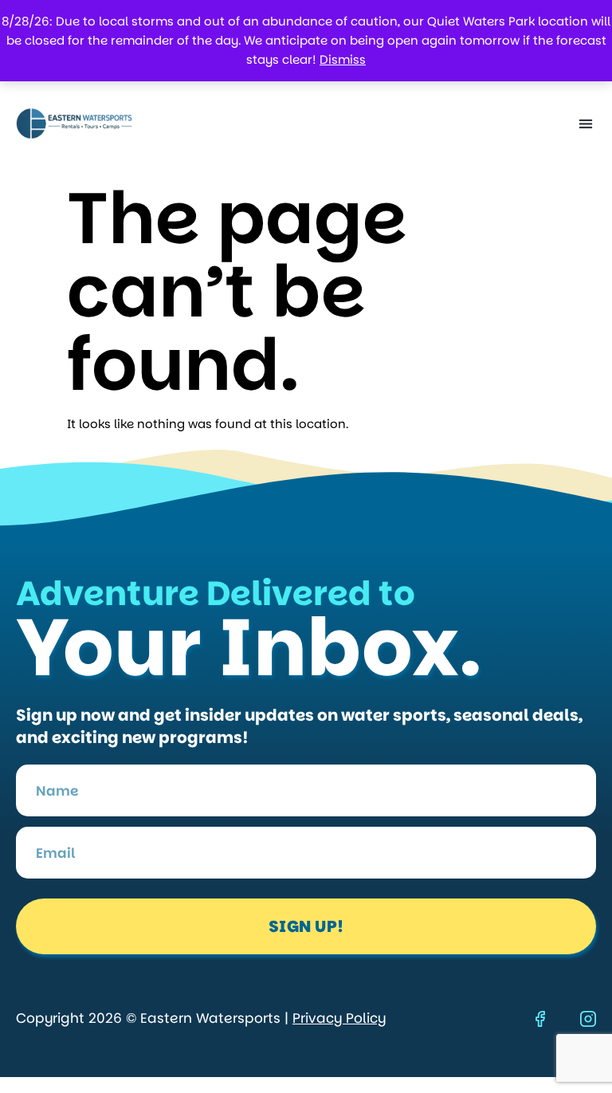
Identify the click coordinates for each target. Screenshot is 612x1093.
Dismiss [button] (343, 59)
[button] (585, 124)
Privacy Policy (339, 1018)
